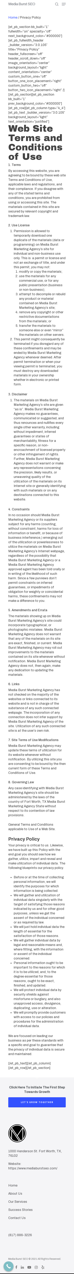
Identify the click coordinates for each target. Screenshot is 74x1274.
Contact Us (17, 1218)
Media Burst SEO (21, 4)
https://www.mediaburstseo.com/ (32, 1168)
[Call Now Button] (8, 1266)
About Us (15, 1193)
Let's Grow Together (37, 1102)
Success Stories (20, 1210)
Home (12, 17)
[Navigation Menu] (64, 4)
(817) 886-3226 (20, 1235)
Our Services (17, 1201)
